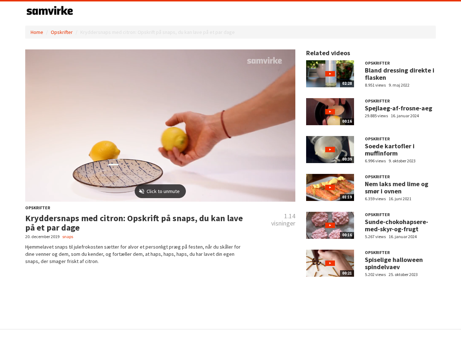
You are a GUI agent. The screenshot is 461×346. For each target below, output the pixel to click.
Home (37, 32)
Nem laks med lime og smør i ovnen (396, 187)
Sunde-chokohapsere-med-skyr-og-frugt (396, 225)
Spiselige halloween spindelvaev (394, 263)
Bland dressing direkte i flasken (399, 74)
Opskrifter (62, 32)
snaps (67, 236)
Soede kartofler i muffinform (390, 149)
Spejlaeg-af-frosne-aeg (398, 108)
